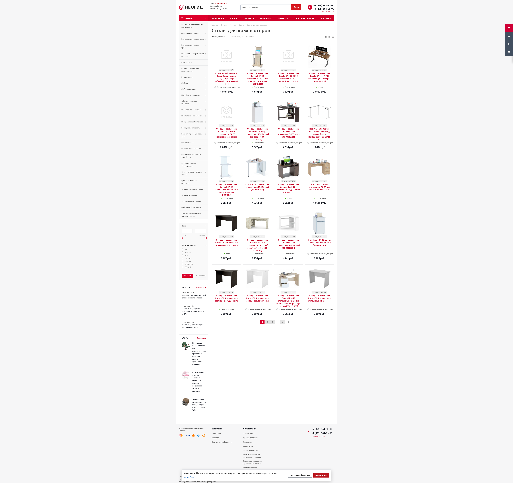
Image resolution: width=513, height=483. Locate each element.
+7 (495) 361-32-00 (323, 5)
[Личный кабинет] (509, 52)
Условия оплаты (249, 433)
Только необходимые (300, 475)
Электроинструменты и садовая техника (191, 214)
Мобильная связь (188, 89)
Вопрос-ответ (248, 446)
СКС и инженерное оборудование (188, 164)
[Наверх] (509, 422)
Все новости (201, 287)
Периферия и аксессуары (191, 110)
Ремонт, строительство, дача (191, 135)
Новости (215, 438)
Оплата (233, 18)
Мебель (184, 83)
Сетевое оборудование (191, 148)
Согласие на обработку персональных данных (252, 462)
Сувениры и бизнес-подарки (189, 182)
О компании (217, 18)
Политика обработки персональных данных (252, 456)
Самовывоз (266, 18)
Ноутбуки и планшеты (190, 95)
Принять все (321, 475)
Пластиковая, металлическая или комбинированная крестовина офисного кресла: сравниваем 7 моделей (199, 353)
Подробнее (189, 477)
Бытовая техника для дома (192, 39)
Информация (249, 429)
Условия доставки (250, 438)
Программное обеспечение (192, 122)
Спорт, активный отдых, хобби (191, 173)
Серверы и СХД (187, 142)
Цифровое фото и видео (191, 207)
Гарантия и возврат (304, 18)
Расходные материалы (190, 128)
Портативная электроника (192, 116)
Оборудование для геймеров (189, 102)
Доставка (249, 18)
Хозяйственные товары (191, 201)
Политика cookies (250, 468)
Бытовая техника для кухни (190, 46)
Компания (217, 429)
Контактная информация (222, 442)
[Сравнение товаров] (509, 44)
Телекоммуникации (189, 195)
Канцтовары (186, 62)
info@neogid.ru (221, 3)
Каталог (188, 18)
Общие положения (250, 450)
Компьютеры (187, 77)
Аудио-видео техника (190, 33)
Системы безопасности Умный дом (191, 156)
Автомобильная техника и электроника (192, 25)
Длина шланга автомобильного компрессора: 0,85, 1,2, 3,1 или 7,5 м (199, 404)
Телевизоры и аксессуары (192, 189)
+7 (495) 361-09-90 (323, 8)
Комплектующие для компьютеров (190, 69)
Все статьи (201, 338)
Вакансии (283, 18)
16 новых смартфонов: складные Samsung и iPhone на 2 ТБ (193, 311)
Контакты (326, 18)
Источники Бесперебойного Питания (192, 55)
